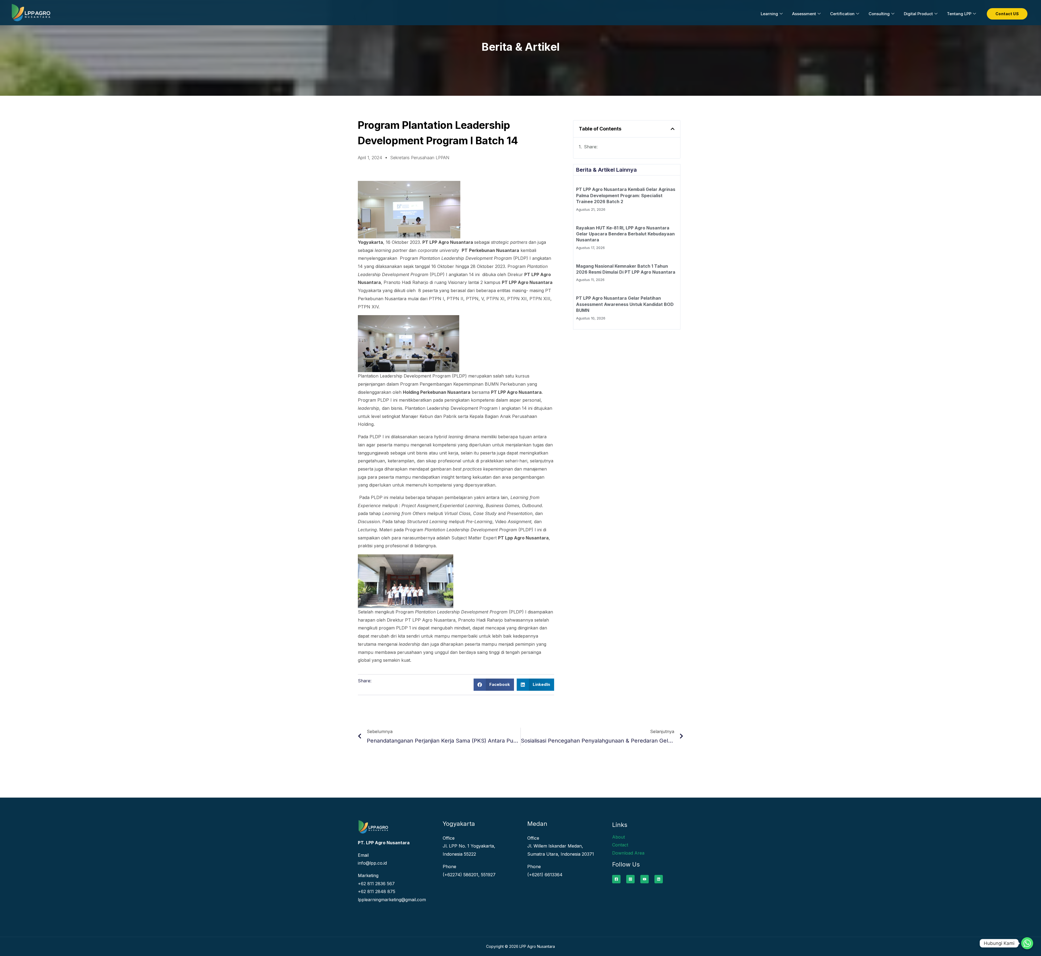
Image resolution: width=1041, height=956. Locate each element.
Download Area (628, 853)
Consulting (879, 13)
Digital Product (918, 13)
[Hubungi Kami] (1027, 943)
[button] (494, 685)
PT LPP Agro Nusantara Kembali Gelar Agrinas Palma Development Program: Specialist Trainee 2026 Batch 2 (625, 195)
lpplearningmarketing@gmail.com (392, 899)
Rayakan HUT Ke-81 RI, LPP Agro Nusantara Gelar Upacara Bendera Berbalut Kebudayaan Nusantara (625, 234)
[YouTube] (644, 879)
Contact (620, 845)
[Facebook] (616, 879)
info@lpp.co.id (372, 863)
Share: (590, 146)
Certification (842, 13)
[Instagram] (630, 879)
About (618, 837)
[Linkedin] (658, 879)
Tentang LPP (959, 13)
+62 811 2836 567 (376, 883)
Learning (769, 13)
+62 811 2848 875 (376, 891)
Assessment (804, 13)
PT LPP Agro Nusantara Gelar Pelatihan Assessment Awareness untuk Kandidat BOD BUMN (625, 304)
